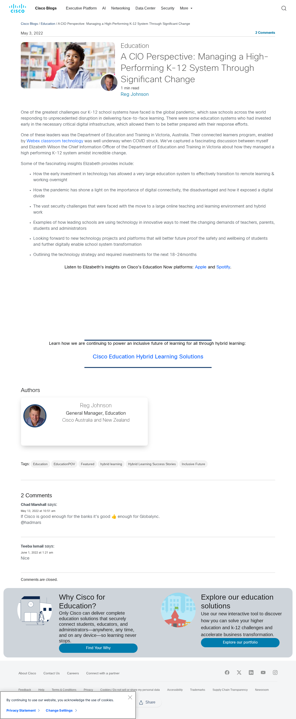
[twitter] (239, 672)
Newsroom (262, 689)
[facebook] (227, 672)
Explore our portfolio (240, 642)
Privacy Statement (21, 710)
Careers (73, 673)
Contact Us (51, 673)
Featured (87, 464)
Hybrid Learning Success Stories (152, 464)
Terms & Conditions (64, 689)
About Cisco (27, 673)
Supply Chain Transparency (230, 689)
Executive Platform (81, 8)
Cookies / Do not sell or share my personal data (130, 689)
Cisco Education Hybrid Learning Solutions (148, 357)
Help (41, 689)
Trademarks (197, 689)
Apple (201, 267)
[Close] (130, 697)
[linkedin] (251, 672)
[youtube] (263, 672)
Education (48, 23)
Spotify (223, 267)
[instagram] (275, 672)
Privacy (88, 689)
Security (167, 8)
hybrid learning (111, 464)
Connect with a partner (103, 673)
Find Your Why (98, 648)
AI (104, 8)
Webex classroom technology (55, 141)
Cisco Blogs (46, 8)
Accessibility (175, 689)
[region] (68, 705)
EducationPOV (64, 464)
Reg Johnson (135, 94)
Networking (120, 8)
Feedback (24, 689)
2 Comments (265, 32)
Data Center (145, 8)
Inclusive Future (193, 464)
